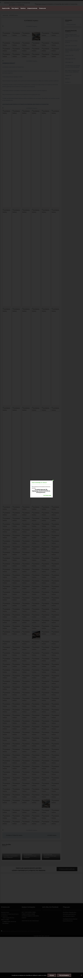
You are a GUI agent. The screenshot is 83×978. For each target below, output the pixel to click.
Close (52, 480)
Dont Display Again (47, 495)
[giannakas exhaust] (41, 487)
